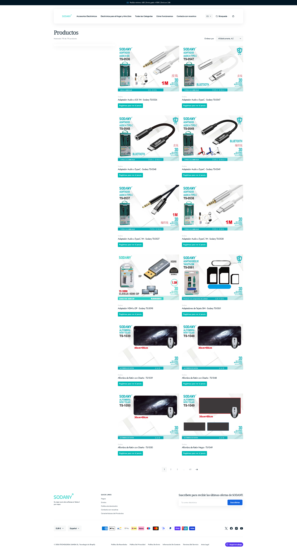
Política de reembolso (119, 544)
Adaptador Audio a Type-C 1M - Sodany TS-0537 (138, 238)
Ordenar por (209, 38)
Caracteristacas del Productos (112, 513)
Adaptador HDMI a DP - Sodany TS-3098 (135, 308)
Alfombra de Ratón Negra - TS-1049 (197, 447)
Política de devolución (109, 506)
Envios (103, 502)
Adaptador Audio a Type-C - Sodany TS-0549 (201, 169)
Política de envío (154, 544)
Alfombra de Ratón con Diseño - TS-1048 (199, 377)
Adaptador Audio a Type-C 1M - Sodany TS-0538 (203, 238)
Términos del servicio (190, 544)
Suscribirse (235, 502)
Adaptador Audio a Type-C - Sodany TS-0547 (201, 99)
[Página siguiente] (196, 469)
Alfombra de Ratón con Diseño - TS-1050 (135, 447)
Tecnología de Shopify (87, 544)
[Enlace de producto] (148, 76)
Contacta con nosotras (109, 510)
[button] (221, 16)
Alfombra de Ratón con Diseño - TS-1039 (135, 377)
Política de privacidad (137, 544)
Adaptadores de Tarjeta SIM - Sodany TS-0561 (201, 308)
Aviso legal (205, 544)
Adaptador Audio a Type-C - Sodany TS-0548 (137, 169)
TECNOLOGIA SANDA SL (69, 544)
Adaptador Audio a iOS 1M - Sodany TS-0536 (137, 99)
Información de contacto (171, 544)
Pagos (103, 499)
